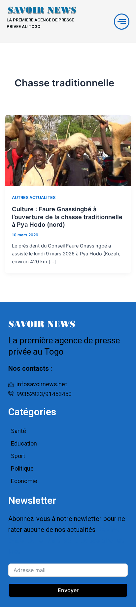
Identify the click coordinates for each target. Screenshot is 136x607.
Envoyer (68, 590)
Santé (18, 430)
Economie (24, 480)
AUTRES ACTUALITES (33, 197)
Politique (22, 468)
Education (24, 443)
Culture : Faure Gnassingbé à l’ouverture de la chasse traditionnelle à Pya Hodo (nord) (67, 216)
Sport (18, 455)
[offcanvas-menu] (121, 22)
